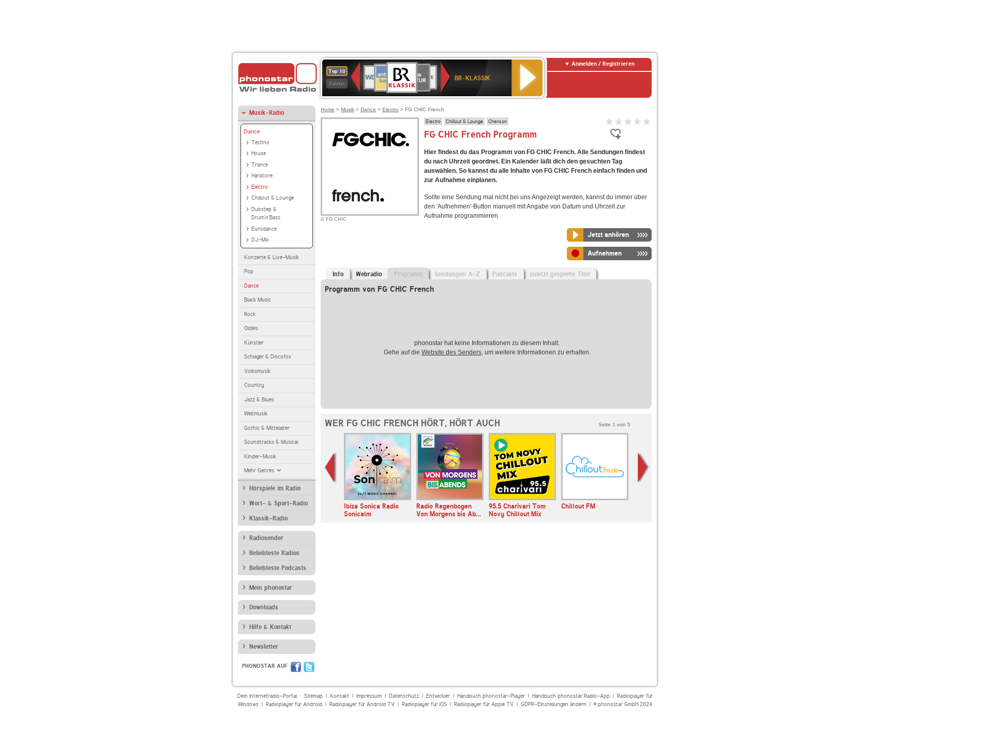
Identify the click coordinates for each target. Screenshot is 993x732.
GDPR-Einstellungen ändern (553, 704)
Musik (347, 109)
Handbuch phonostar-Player (491, 696)
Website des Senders (452, 352)
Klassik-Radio (268, 518)
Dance (252, 131)
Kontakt (339, 696)
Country (254, 385)
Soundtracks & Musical (271, 442)
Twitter (309, 667)
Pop (248, 271)
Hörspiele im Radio (274, 488)
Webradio (369, 274)
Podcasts (504, 274)
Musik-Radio (266, 112)
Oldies (251, 328)
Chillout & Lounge (272, 198)
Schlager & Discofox (267, 356)
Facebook (296, 667)
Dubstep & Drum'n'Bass (265, 213)
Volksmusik (257, 371)
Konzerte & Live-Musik (271, 257)
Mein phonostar (270, 587)
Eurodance (264, 229)
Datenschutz (404, 696)
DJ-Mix (260, 239)
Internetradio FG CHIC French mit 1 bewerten (609, 121)
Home (328, 109)
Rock (249, 314)
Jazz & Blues (259, 399)
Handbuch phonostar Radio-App (571, 696)
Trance (259, 164)
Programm (408, 274)
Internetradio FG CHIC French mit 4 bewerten (637, 121)
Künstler (254, 342)
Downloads (263, 607)
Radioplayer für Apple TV (484, 704)
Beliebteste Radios (274, 553)
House (258, 153)
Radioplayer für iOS (424, 704)
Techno (260, 142)
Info (338, 274)
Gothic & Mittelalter (267, 428)
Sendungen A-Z (457, 274)
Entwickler (438, 696)
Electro (259, 187)
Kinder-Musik (260, 456)
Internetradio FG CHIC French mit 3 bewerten (628, 121)
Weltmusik (255, 413)
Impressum (369, 696)
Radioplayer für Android (294, 704)
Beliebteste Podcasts (277, 568)
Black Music (257, 299)
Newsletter (263, 646)
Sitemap (313, 696)
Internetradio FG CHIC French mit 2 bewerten (619, 121)
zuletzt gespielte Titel (560, 274)
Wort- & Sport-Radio (278, 503)
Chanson (497, 121)
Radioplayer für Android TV (362, 704)
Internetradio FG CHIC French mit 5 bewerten (647, 121)
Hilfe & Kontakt (270, 627)
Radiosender (266, 538)
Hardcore (262, 175)
